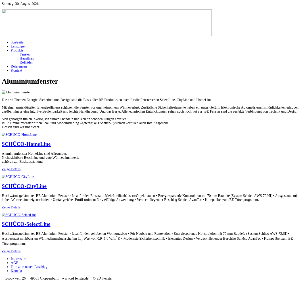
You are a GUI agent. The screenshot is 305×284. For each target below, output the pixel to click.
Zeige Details (11, 169)
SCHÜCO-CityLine (24, 186)
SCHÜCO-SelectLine (26, 224)
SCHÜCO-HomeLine (26, 144)
